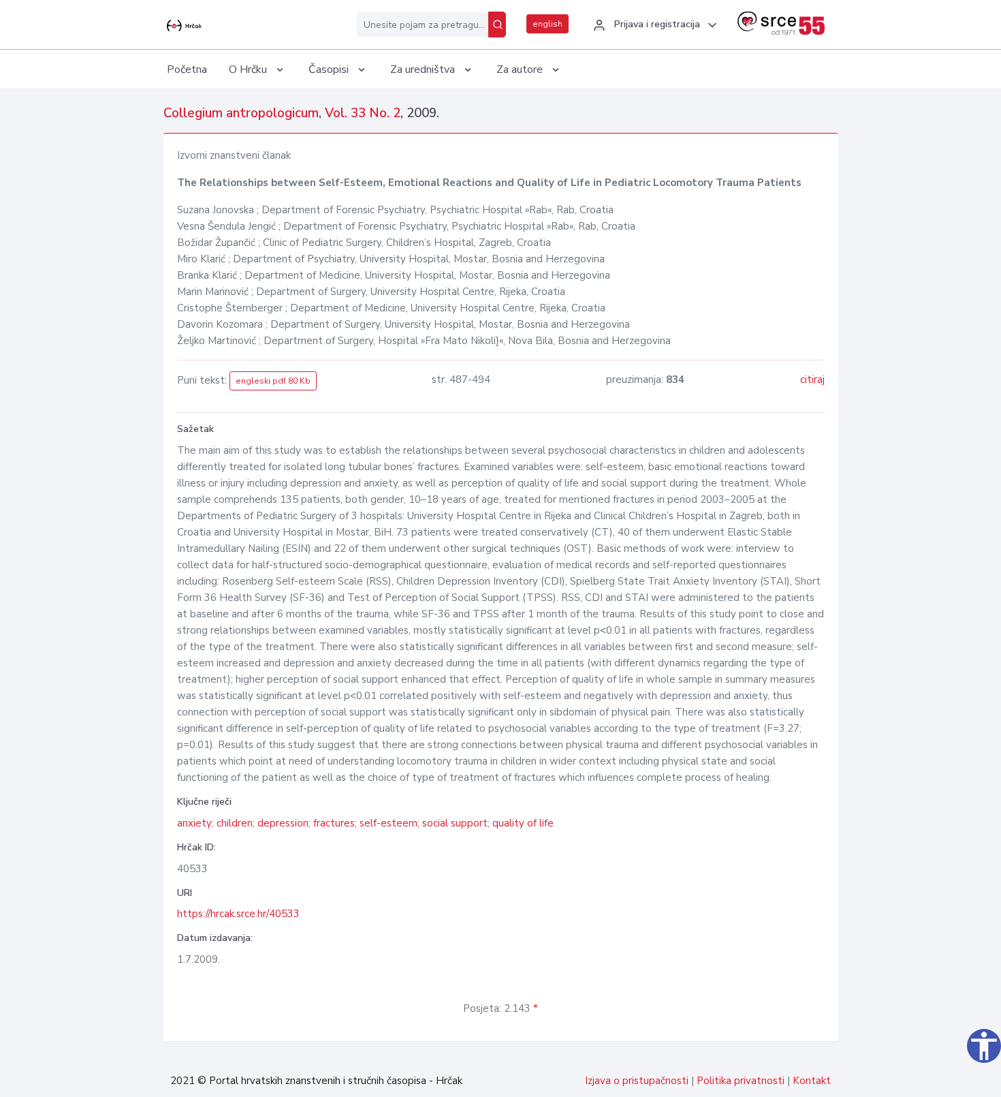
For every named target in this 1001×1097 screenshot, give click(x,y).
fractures (334, 823)
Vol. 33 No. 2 (362, 113)
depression (282, 823)
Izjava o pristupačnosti (636, 1080)
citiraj (812, 379)
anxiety (194, 823)
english (547, 23)
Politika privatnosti (740, 1080)
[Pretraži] (497, 24)
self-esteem (388, 823)
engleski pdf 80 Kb (273, 380)
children (235, 823)
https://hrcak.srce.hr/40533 (238, 914)
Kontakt (812, 1080)
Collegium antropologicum (241, 113)
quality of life (523, 823)
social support (455, 823)
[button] (653, 25)
